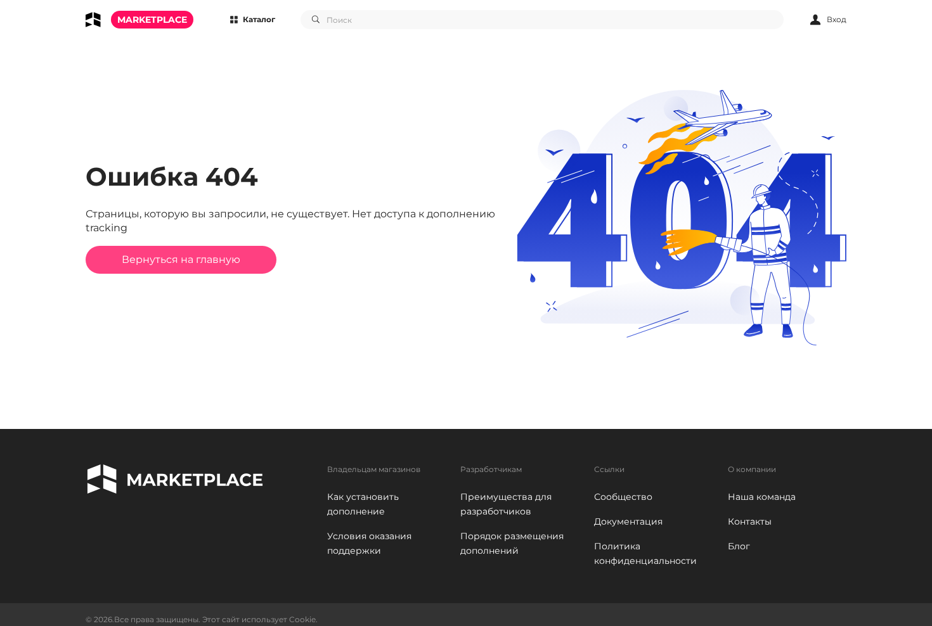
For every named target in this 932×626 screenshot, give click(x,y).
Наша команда (762, 496)
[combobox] (542, 19)
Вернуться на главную (181, 259)
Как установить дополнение (363, 504)
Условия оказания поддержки (369, 543)
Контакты (750, 521)
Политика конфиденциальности (645, 553)
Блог (739, 546)
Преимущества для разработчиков (506, 504)
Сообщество (623, 496)
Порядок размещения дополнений (512, 543)
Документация (628, 521)
